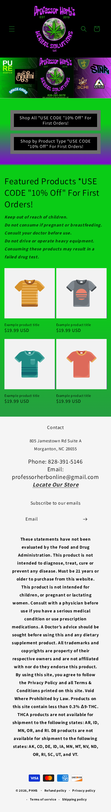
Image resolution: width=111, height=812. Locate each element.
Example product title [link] (22, 324)
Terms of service (43, 799)
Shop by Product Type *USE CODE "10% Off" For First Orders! (55, 143)
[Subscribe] (84, 519)
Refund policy (55, 790)
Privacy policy (83, 790)
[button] (11, 28)
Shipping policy (74, 799)
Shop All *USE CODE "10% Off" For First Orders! (55, 120)
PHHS (33, 790)
